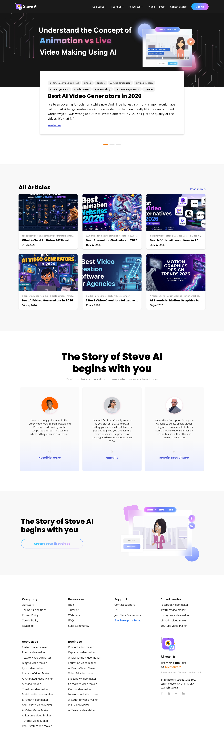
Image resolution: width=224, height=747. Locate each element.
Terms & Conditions (34, 610)
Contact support (124, 604)
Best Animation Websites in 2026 (111, 240)
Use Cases (98, 6)
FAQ (116, 610)
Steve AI (149, 89)
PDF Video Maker (78, 705)
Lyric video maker (32, 668)
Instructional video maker (84, 694)
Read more (54, 125)
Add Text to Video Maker (37, 705)
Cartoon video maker (35, 647)
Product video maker (81, 647)
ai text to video (74, 235)
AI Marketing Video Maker (84, 657)
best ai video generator (127, 89)
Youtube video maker (174, 625)
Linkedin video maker (174, 620)
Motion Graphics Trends (194, 296)
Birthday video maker (35, 699)
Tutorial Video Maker (35, 720)
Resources (134, 6)
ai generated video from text (64, 82)
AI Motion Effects (157, 296)
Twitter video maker (173, 610)
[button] (106, 144)
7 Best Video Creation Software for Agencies (121, 300)
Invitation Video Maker (36, 673)
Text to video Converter (36, 657)
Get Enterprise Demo (128, 620)
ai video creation (144, 82)
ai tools (87, 82)
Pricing (151, 6)
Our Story (28, 604)
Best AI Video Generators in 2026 (95, 96)
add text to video (30, 235)
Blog (71, 604)
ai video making (102, 89)
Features (116, 6)
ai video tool (100, 296)
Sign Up (199, 6)
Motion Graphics (174, 296)
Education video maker (82, 663)
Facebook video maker (174, 604)
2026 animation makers (97, 235)
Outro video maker (79, 689)
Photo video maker (33, 652)
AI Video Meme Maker (35, 710)
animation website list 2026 (121, 235)
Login (162, 6)
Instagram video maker (175, 615)
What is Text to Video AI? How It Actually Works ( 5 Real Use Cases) (74, 240)
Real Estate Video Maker (37, 726)
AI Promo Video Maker (82, 668)
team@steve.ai (169, 687)
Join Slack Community (127, 615)
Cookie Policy (30, 620)
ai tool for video (157, 235)
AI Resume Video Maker (36, 715)
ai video (101, 82)
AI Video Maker (81, 89)
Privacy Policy (30, 615)
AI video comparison (120, 82)
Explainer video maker (81, 652)
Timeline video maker (35, 689)
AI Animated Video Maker (37, 678)
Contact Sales (178, 6)
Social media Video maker (37, 694)
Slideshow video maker (82, 678)
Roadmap (28, 625)
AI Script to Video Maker (83, 699)
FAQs (71, 620)
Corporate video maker (82, 684)
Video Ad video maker (81, 673)
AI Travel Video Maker (81, 710)
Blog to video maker (34, 663)
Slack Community (78, 625)
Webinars (74, 615)
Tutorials (74, 610)
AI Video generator (59, 89)
